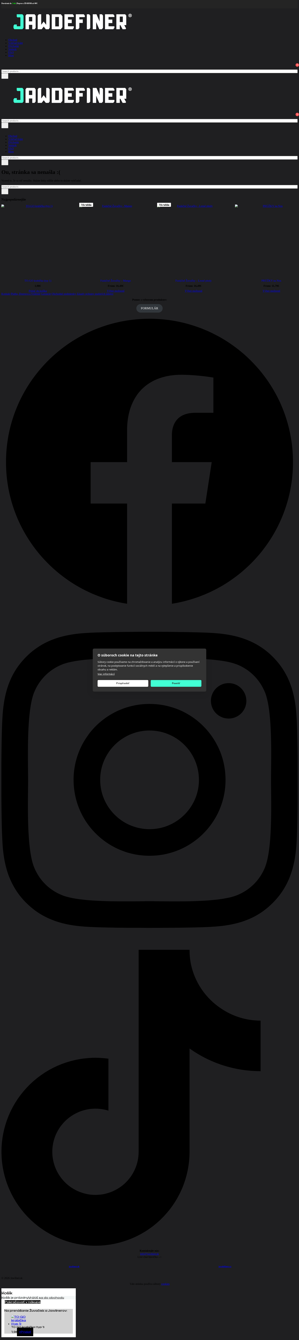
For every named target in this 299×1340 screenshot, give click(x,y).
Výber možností (115, 291)
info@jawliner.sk (149, 1253)
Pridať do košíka (38, 291)
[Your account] (3, 63)
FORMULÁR (149, 308)
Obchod (12, 39)
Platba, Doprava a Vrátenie (25, 293)
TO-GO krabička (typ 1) (37, 280)
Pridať (25, 1332)
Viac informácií (106, 673)
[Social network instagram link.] (149, 948)
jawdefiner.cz (225, 1266)
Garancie (46, 293)
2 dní (14, 3)
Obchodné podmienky (64, 293)
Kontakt (5, 293)
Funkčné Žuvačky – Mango (115, 280)
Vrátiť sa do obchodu (46, 1297)
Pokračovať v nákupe (22, 1302)
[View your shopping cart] (3, 67)
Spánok (12, 49)
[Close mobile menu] (2, 130)
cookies (165, 1283)
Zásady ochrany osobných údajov (95, 293)
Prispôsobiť (122, 683)
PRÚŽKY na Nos (271, 280)
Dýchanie (13, 46)
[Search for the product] (4, 76)
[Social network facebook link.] (149, 609)
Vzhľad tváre (15, 42)
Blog (11, 55)
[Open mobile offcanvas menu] (2, 80)
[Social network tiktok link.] (149, 1244)
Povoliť (176, 683)
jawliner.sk (74, 1266)
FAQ (11, 52)
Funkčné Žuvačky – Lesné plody (193, 280)
